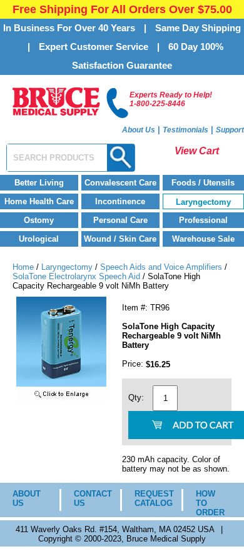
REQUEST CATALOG (149, 498)
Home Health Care (39, 201)
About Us (138, 130)
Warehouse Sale (203, 239)
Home (23, 267)
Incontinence (120, 201)
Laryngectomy (203, 202)
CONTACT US (88, 498)
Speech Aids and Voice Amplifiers (161, 267)
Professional (203, 220)
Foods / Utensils (203, 182)
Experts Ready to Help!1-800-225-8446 (171, 99)
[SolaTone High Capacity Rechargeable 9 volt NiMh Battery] (61, 398)
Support (230, 130)
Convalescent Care (120, 182)
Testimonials (185, 130)
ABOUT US (27, 498)
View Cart (197, 151)
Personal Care (120, 220)
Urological (39, 239)
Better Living (39, 182)
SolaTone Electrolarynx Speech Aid (76, 276)
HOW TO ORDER (210, 503)
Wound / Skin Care (120, 239)
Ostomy (39, 220)
